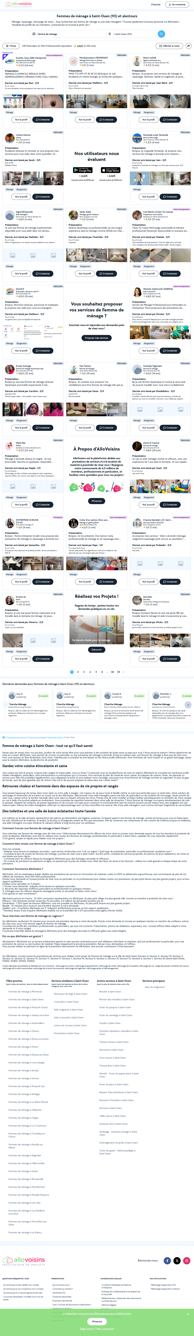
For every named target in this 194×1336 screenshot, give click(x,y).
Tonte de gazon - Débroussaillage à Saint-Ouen (117, 1152)
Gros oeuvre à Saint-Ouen (112, 1057)
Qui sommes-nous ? (61, 1285)
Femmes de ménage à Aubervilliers (26, 1023)
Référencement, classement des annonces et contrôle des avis (121, 1299)
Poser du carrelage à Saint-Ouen (115, 1015)
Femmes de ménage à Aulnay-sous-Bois (28, 1015)
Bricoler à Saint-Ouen (110, 991)
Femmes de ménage (37, 737)
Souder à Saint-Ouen (109, 1023)
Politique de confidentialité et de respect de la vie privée (121, 1293)
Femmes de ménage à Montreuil (25, 991)
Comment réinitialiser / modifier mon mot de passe (23, 1298)
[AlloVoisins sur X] (177, 1260)
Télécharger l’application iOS (163, 1285)
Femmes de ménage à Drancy (23, 1031)
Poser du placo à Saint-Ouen (113, 1084)
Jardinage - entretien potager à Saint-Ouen (118, 1133)
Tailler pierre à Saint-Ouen (112, 1116)
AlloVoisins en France (61, 1308)
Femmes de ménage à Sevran (23, 1078)
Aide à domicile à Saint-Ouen (69, 1017)
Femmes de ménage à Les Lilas (24, 1202)
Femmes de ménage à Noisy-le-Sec (26, 1086)
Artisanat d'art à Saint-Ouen (113, 1123)
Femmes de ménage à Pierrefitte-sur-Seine (27, 1223)
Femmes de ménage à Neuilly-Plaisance (28, 1194)
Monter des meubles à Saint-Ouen (117, 999)
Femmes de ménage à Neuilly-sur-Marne (25, 1146)
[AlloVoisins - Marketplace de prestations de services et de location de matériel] (18, 6)
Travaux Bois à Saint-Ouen (112, 1065)
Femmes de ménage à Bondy (23, 1070)
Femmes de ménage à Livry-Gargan (26, 1062)
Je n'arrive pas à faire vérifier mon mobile (21, 1285)
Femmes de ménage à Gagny (23, 1117)
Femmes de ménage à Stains (23, 1171)
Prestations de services (17, 737)
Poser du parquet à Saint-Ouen (115, 1007)
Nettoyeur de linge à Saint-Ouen (70, 993)
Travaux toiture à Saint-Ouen (114, 1042)
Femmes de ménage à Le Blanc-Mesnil (28, 1102)
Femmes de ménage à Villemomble (26, 1163)
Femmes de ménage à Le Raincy (25, 1232)
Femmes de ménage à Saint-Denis (25, 999)
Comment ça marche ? (62, 1288)
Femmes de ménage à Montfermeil (26, 1187)
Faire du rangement (155, 987)
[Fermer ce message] (187, 1314)
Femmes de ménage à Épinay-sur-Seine (28, 1054)
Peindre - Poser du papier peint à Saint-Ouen (119, 1075)
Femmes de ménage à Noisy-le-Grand (27, 1007)
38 (112, 672)
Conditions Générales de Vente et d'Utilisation (116, 1286)
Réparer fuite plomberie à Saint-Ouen (118, 1092)
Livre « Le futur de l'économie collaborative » (72, 1304)
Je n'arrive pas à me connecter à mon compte (23, 1288)
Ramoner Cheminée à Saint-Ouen (116, 1100)
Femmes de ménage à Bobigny (24, 1094)
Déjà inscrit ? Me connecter (97, 1329)
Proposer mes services (62, 1300)
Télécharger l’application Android (165, 1288)
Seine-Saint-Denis (55, 737)
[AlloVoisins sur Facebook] (167, 1260)
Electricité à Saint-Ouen (111, 1049)
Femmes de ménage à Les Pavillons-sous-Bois (26, 1212)
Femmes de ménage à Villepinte (24, 1109)
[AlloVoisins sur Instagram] (186, 1260)
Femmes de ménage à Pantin (23, 1046)
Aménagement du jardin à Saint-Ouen (118, 1142)
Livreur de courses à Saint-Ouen (70, 1025)
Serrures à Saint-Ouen (110, 1108)
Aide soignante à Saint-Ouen (68, 1009)
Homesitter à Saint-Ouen (67, 1033)
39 (118, 672)
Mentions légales (109, 1305)
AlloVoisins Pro (58, 1292)
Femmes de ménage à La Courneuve (27, 1125)
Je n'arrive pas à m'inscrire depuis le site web (22, 1292)
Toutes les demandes (61, 1296)
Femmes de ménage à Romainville (25, 1179)
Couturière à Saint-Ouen (66, 1001)
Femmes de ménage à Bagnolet (24, 1155)
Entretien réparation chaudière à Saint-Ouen (119, 1032)
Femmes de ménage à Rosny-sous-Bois (28, 1038)
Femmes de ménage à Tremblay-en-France (26, 1135)
